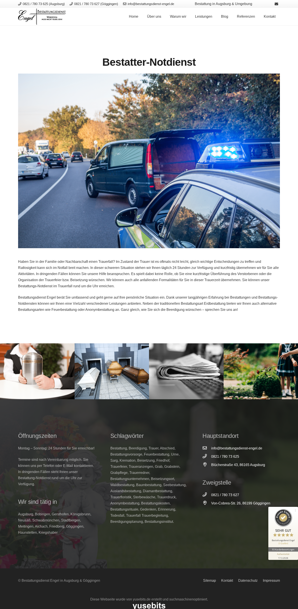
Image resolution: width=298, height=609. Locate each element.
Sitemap (209, 580)
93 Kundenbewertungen (283, 549)
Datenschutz (248, 580)
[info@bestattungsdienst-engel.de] (206, 448)
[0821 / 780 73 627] (206, 495)
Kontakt (227, 580)
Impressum (271, 580)
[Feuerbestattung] (112, 371)
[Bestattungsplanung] (37, 371)
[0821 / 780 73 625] (206, 457)
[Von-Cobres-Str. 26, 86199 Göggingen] (206, 503)
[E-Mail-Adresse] (276, 3)
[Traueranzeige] (186, 371)
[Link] (42, 17)
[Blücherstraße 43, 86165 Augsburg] (206, 465)
